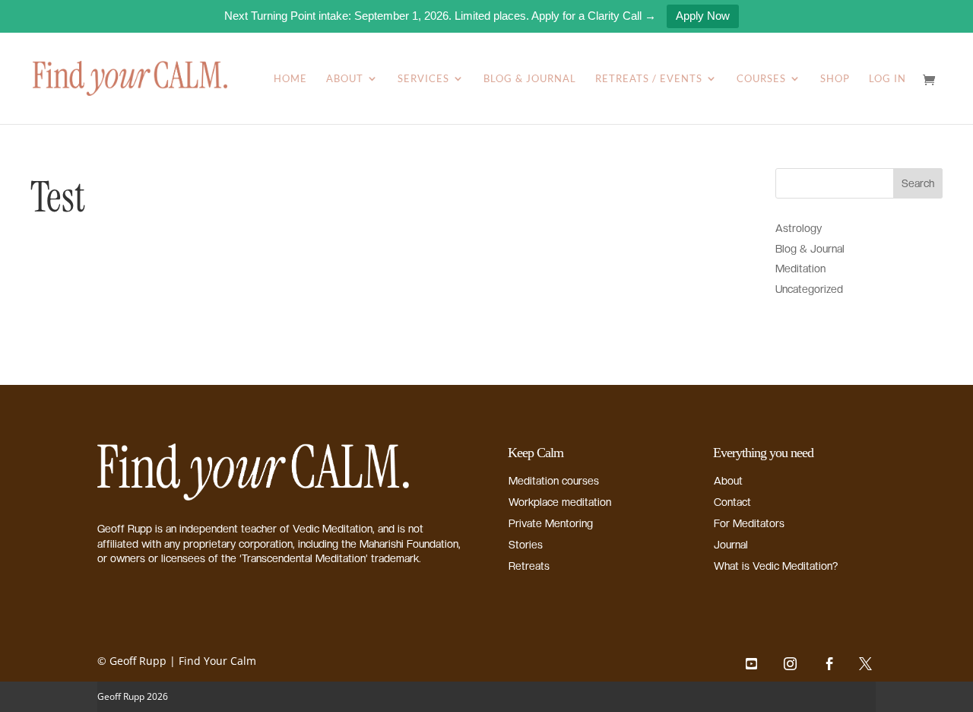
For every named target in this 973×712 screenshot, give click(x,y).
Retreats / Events (648, 78)
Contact (732, 502)
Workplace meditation (560, 502)
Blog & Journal (529, 78)
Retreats (529, 566)
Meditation (800, 268)
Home (290, 78)
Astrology (798, 228)
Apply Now (703, 15)
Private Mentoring (551, 523)
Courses (761, 78)
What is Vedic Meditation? (776, 566)
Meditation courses (554, 481)
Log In (887, 78)
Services (423, 78)
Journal (731, 545)
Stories (526, 545)
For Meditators (749, 523)
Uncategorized (809, 289)
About (344, 78)
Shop (835, 78)
